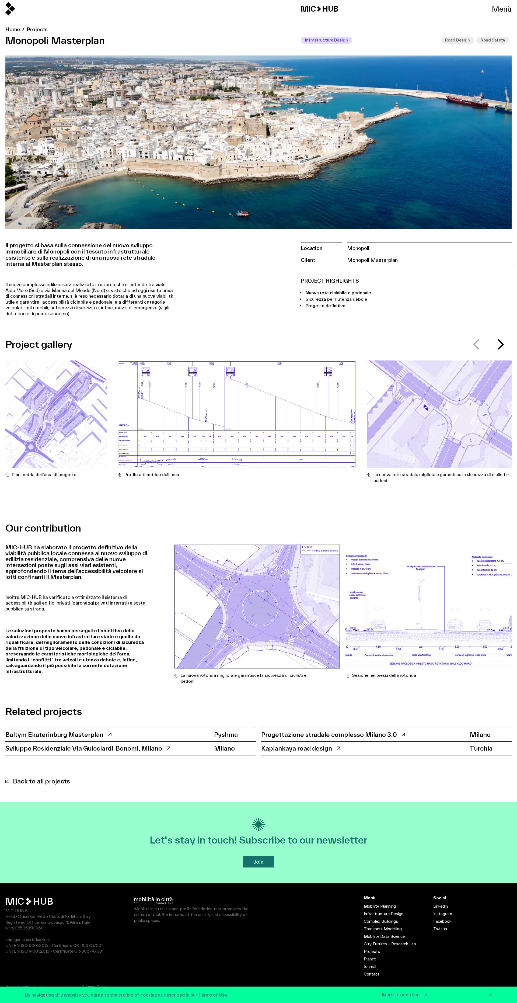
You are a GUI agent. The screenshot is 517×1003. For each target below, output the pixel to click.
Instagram (442, 913)
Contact (371, 974)
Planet (370, 959)
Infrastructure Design (383, 913)
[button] (501, 344)
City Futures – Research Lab (390, 944)
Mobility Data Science (384, 936)
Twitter (440, 928)
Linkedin (440, 906)
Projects (37, 29)
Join (258, 862)
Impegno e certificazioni (27, 939)
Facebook (442, 921)
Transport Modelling (383, 928)
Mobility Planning (380, 906)
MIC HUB (319, 9)
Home (12, 29)
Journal (370, 966)
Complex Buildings (381, 921)
